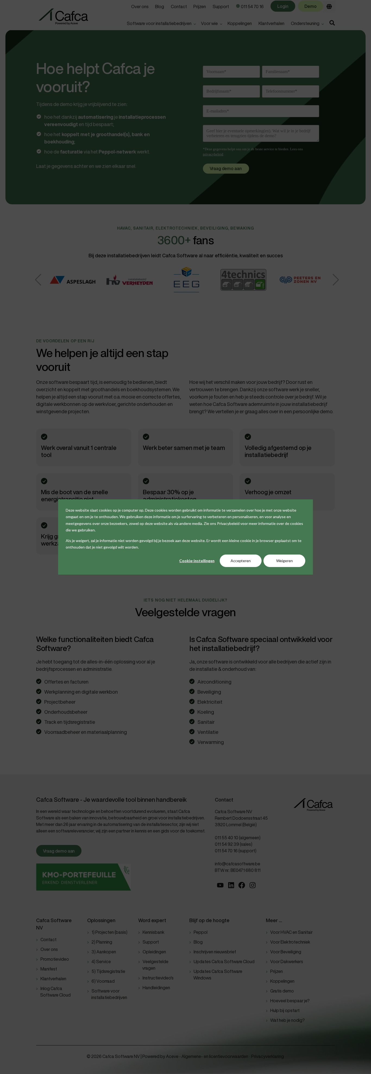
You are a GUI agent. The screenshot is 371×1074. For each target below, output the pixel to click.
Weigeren (284, 560)
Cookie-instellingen (196, 560)
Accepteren (241, 560)
